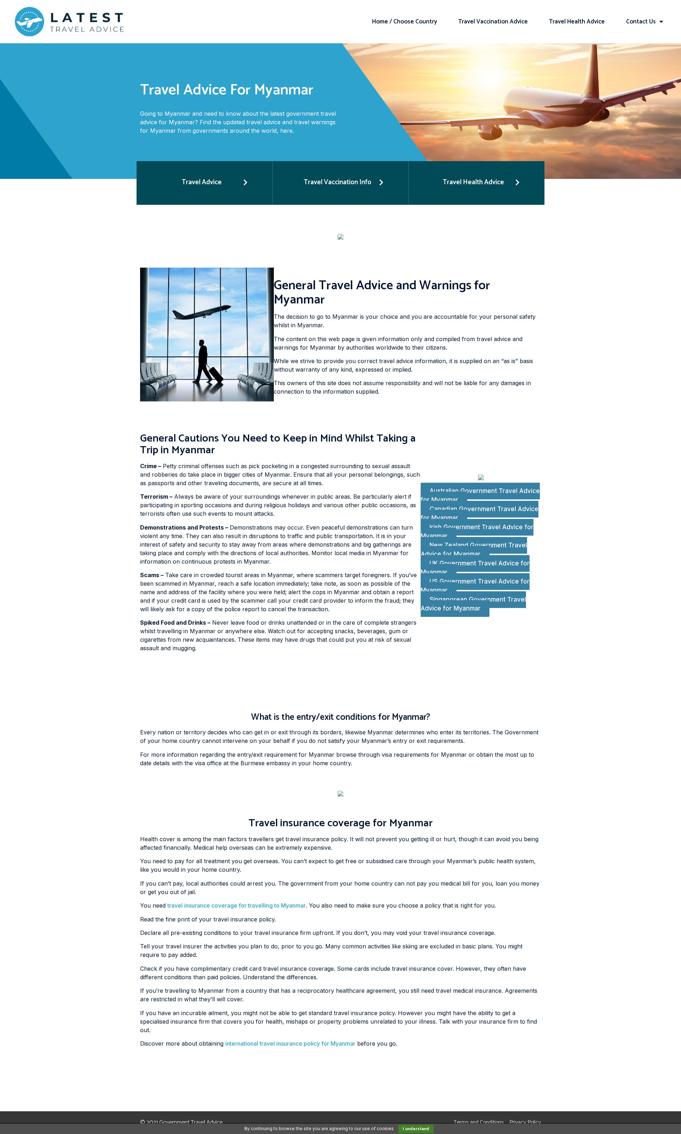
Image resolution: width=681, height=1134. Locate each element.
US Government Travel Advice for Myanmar (475, 586)
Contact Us (641, 22)
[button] (204, 183)
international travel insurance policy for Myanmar (290, 1043)
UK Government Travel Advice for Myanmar (475, 568)
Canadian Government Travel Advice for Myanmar (479, 513)
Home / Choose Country (404, 22)
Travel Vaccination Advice (493, 22)
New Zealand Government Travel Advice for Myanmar (474, 550)
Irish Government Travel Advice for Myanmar (477, 532)
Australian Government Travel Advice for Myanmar (480, 495)
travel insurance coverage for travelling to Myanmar (236, 905)
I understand (416, 1128)
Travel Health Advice (577, 22)
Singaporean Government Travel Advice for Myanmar (473, 604)
